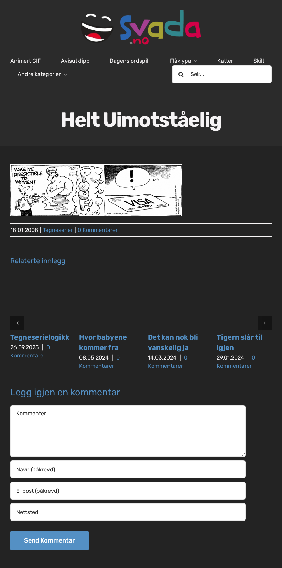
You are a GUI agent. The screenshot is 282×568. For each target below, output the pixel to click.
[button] (17, 323)
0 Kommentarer (98, 230)
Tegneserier (58, 230)
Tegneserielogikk (39, 337)
